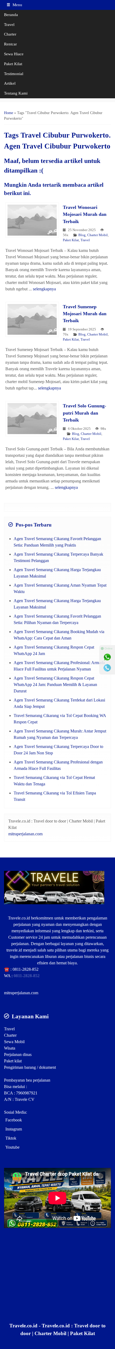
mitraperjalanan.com (25, 834)
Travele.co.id (19, 918)
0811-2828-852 (26, 969)
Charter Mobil (97, 235)
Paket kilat (13, 1061)
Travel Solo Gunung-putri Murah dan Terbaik (84, 413)
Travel (9, 24)
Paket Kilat (13, 63)
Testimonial (13, 73)
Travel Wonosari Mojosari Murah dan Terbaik (84, 214)
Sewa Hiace (14, 54)
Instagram (13, 1129)
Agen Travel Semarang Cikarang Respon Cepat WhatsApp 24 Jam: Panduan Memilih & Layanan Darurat (55, 684)
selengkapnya (44, 289)
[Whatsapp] (107, 657)
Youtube (12, 1147)
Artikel (10, 83)
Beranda (11, 14)
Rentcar (10, 44)
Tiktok (10, 1138)
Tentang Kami (16, 93)
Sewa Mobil (14, 1041)
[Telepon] (107, 668)
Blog (82, 235)
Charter (10, 34)
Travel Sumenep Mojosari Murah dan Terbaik (84, 313)
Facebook (13, 1120)
